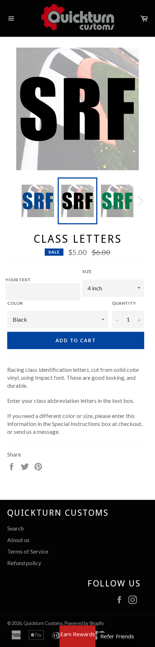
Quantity (124, 303)
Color (15, 303)
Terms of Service (27, 551)
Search (15, 528)
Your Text (18, 279)
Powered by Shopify (84, 623)
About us (18, 539)
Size (87, 271)
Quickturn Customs (43, 623)
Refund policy (24, 562)
